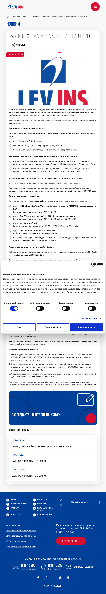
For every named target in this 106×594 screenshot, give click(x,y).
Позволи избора (53, 327)
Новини (36, 17)
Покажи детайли (89, 318)
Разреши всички (86, 327)
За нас (14, 500)
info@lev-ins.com (83, 567)
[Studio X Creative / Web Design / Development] (57, 586)
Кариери (15, 508)
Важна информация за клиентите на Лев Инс (65, 17)
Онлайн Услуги (79, 502)
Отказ (19, 327)
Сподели (19, 46)
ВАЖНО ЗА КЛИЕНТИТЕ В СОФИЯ (29, 461)
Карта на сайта (44, 515)
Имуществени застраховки (21, 536)
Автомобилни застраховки (21, 530)
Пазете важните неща (45, 509)
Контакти (15, 515)
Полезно (41, 504)
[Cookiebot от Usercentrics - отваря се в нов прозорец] (91, 264)
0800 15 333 (54, 566)
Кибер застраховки (16, 541)
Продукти (42, 500)
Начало (7, 16)
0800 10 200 (27, 566)
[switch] (40, 308)
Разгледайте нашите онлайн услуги (36, 415)
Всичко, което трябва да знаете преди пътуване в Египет (42, 446)
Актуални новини (21, 17)
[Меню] (95, 6)
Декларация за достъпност (21, 546)
